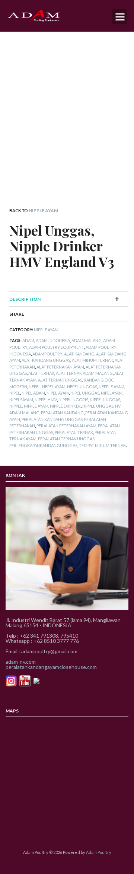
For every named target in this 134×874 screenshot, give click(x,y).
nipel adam (33, 392)
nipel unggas (84, 392)
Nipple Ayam (43, 210)
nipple (15, 405)
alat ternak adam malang (84, 373)
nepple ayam (111, 386)
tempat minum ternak (102, 445)
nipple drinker (65, 405)
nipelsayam (21, 399)
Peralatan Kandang (62, 412)
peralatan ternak (74, 432)
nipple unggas (98, 405)
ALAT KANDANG (79, 353)
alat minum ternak (92, 360)
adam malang (86, 340)
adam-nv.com (21, 661)
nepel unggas (82, 386)
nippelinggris (73, 399)
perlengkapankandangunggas (43, 445)
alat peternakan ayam (60, 366)
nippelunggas (105, 399)
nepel (35, 386)
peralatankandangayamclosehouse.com (51, 667)
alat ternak (41, 373)
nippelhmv (46, 399)
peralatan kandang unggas (52, 419)
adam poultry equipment (56, 347)
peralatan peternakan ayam (66, 425)
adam (28, 340)
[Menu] (119, 16)
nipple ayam (36, 405)
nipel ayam (58, 392)
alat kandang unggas (46, 360)
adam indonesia (53, 340)
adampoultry (47, 353)
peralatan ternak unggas (66, 438)
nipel (14, 392)
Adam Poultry (98, 852)
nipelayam (111, 392)
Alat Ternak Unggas (60, 379)
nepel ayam (54, 386)
